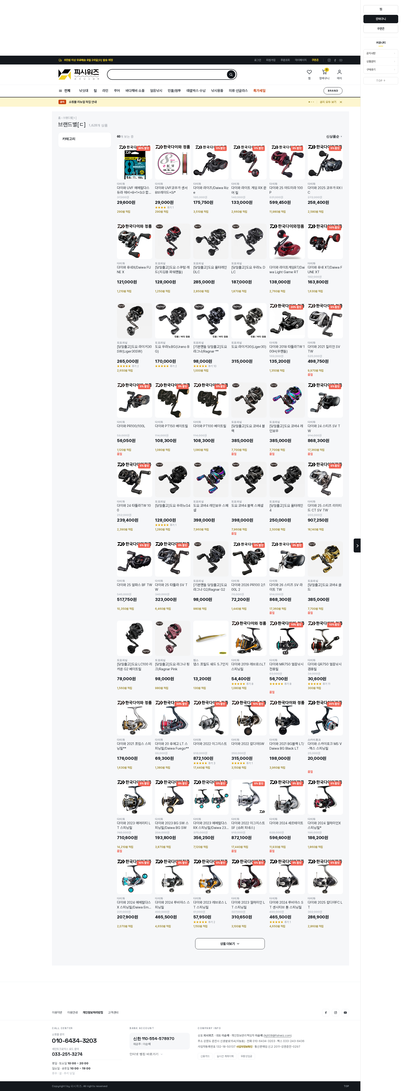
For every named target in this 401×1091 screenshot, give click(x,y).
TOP (346, 1086)
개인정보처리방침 (93, 1012)
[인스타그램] (329, 60)
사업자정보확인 (244, 1046)
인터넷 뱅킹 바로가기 (143, 1054)
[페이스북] (335, 60)
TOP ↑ (381, 80)
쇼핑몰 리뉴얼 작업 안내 (83, 102)
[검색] (231, 74)
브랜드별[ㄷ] (70, 117)
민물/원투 (174, 91)
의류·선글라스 (238, 91)
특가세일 (259, 91)
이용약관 (57, 1012)
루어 (117, 91)
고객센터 (113, 1012)
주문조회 (285, 60)
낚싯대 (83, 91)
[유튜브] (341, 60)
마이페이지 (301, 60)
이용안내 (72, 1012)
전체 (67, 91)
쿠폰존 (315, 60)
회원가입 (270, 60)
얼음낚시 (156, 91)
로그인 (257, 60)
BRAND (333, 91)
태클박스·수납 (196, 91)
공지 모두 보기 (328, 102)
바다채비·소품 (135, 91)
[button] (334, 136)
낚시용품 (217, 91)
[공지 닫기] (341, 102)
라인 (105, 91)
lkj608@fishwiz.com (277, 1035)
